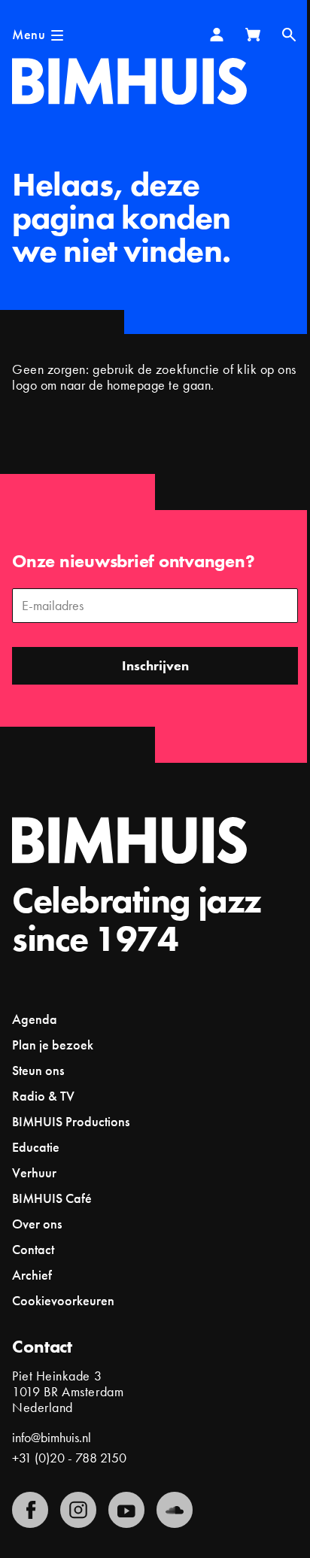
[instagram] (78, 1510)
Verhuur (34, 1172)
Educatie (35, 1147)
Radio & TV (43, 1095)
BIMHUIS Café (52, 1198)
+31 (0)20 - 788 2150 (69, 1457)
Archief (32, 1274)
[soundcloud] (175, 1510)
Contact (33, 1249)
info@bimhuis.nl (51, 1437)
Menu (28, 34)
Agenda (34, 1019)
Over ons (37, 1223)
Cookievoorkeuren (63, 1300)
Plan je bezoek (52, 1044)
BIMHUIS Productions (70, 1121)
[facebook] (30, 1510)
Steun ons (38, 1070)
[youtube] (126, 1510)
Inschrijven (155, 665)
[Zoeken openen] (289, 35)
